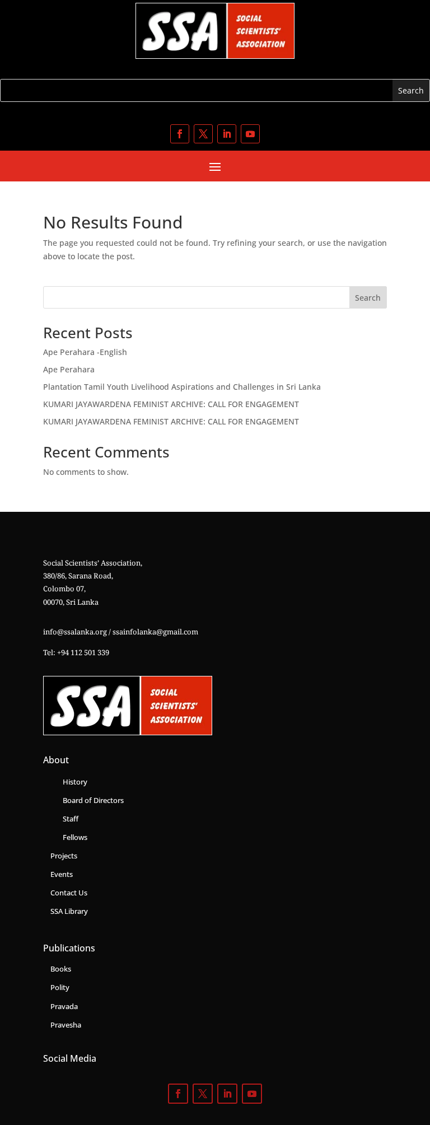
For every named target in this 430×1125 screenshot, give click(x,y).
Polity (59, 987)
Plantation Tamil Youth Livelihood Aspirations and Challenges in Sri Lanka (182, 386)
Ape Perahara (69, 369)
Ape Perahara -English (85, 352)
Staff (70, 819)
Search (368, 297)
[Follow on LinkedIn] (226, 133)
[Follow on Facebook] (179, 133)
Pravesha (65, 1025)
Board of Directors (93, 800)
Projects (63, 856)
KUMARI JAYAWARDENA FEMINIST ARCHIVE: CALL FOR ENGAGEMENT (171, 404)
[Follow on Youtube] (250, 133)
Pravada (64, 1006)
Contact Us (68, 893)
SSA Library (69, 911)
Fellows (75, 837)
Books (60, 969)
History (75, 782)
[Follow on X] (203, 133)
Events (61, 874)
